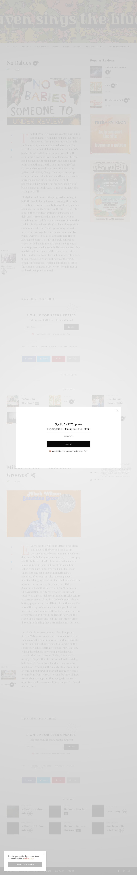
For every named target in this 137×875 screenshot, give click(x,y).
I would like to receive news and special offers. (70, 451)
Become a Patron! (81, 428)
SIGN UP (68, 444)
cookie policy (28, 858)
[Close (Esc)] (116, 411)
